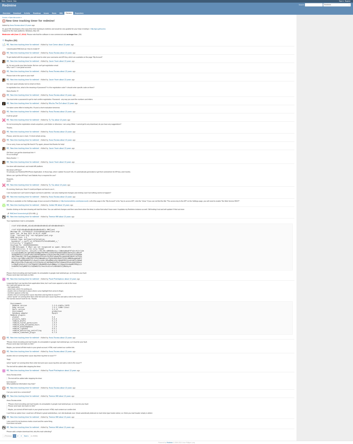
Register (348, 1)
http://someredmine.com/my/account (74, 201)
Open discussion (14, 17)
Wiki (61, 13)
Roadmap (37, 13)
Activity (27, 13)
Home (4, 1)
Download (17, 13)
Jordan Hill (53, 205)
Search (301, 5)
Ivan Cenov (53, 45)
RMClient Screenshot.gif (19, 213)
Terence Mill (53, 217)
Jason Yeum (54, 61)
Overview (6, 13)
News (54, 13)
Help (14, 1)
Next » (26, 436)
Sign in (341, 1)
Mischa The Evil (55, 103)
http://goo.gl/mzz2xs (98, 29)
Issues (46, 13)
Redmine (170, 442)
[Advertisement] (310, 58)
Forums (69, 13)
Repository (79, 13)
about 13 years (25, 25)
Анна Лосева (15, 25)
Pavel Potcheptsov (56, 279)
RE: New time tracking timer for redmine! (23, 45)
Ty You (51, 120)
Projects (9, 1)
